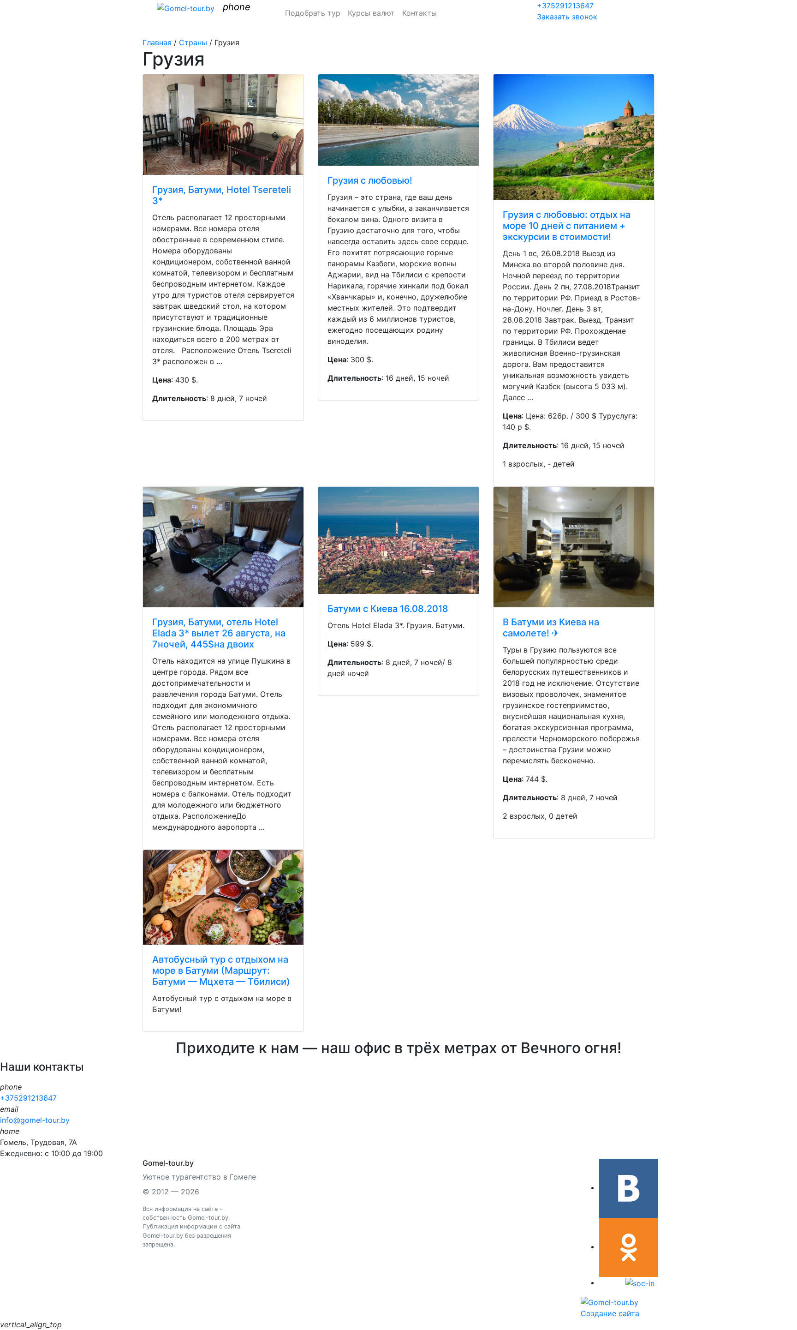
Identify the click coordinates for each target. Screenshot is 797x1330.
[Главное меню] (149, 10)
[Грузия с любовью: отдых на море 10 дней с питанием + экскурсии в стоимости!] (574, 137)
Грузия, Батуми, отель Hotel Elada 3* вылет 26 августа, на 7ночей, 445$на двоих (218, 633)
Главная (157, 42)
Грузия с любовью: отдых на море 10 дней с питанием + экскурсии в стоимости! (566, 225)
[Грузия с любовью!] (398, 120)
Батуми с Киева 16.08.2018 (387, 608)
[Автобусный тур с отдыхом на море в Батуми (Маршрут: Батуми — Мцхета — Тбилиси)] (223, 897)
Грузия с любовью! (369, 180)
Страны (193, 42)
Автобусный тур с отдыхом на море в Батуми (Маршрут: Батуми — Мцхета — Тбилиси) (221, 970)
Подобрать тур (312, 13)
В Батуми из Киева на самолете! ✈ (551, 628)
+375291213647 (565, 5)
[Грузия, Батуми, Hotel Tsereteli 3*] (223, 124)
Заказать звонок (567, 16)
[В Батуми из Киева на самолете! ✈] (574, 547)
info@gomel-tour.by (35, 1120)
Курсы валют (371, 13)
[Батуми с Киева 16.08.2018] (398, 540)
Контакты (419, 13)
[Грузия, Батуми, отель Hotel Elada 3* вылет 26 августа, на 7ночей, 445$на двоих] (223, 547)
